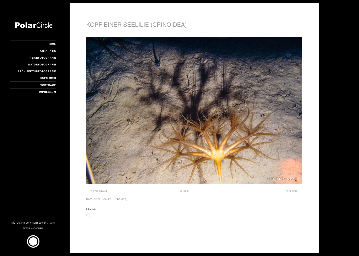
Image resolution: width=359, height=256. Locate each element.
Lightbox (183, 190)
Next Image (292, 190)
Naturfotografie (42, 64)
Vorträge (48, 85)
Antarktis (48, 51)
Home (52, 44)
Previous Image (98, 190)
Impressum (47, 92)
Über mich (48, 78)
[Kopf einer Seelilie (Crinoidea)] (194, 183)
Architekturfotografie (36, 71)
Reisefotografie (43, 57)
